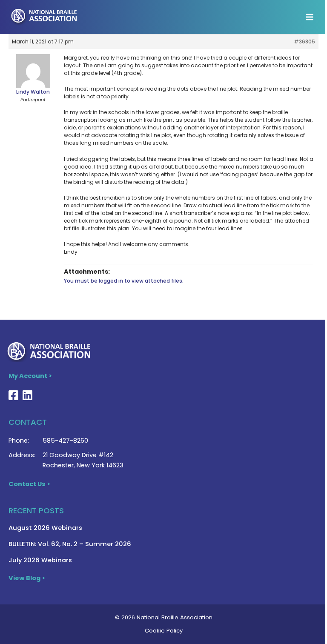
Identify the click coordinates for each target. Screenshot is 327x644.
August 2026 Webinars (45, 528)
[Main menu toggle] (309, 17)
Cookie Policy (164, 631)
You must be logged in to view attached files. (124, 280)
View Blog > (27, 578)
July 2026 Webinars (40, 560)
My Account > (30, 376)
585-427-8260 (65, 440)
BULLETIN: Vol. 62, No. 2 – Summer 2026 (70, 544)
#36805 (304, 41)
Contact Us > (29, 484)
